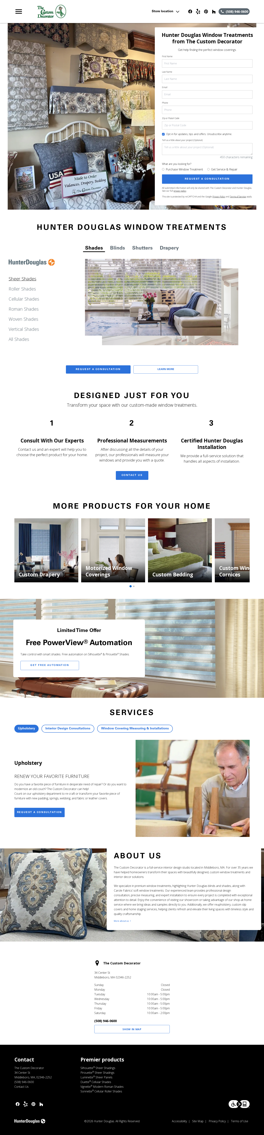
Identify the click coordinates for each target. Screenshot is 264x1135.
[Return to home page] (84, 11)
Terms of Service (238, 196)
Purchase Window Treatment (184, 169)
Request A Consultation (98, 369)
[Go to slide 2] (134, 586)
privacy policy (179, 190)
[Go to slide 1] (130, 586)
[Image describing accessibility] (239, 1104)
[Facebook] (190, 11)
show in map (132, 1029)
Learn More (166, 369)
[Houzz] (214, 11)
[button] (18, 11)
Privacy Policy (218, 196)
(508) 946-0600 (105, 1021)
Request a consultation (39, 812)
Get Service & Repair (224, 169)
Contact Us (132, 475)
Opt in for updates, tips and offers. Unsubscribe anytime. (199, 134)
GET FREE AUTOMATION (49, 665)
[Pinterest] (206, 11)
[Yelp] (198, 11)
